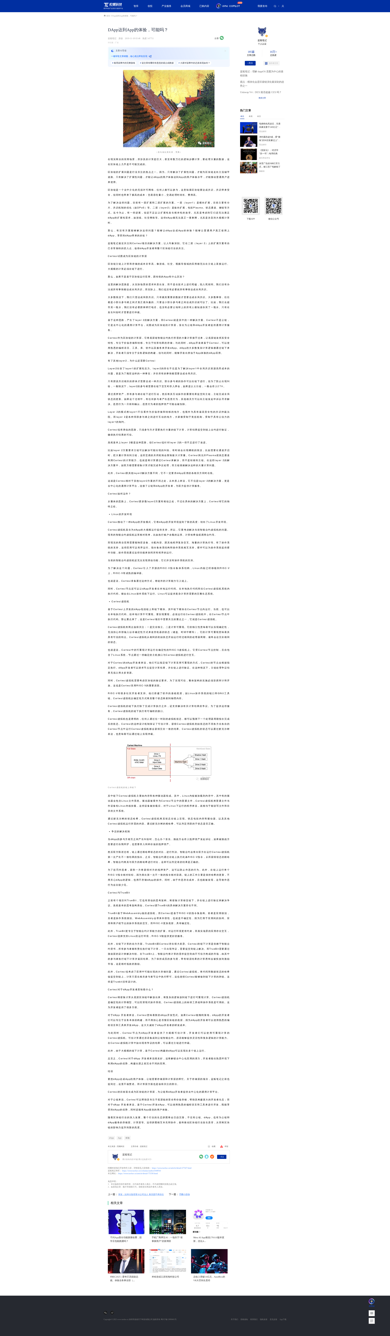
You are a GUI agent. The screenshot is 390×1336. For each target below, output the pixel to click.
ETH (220, 386)
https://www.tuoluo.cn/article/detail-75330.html (138, 1173)
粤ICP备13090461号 (169, 1319)
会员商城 (185, 6)
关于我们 (234, 1319)
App (119, 1138)
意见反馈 (273, 1319)
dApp (111, 1138)
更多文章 (262, 98)
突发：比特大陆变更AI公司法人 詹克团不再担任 (141, 1194)
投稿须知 (244, 1319)
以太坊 (195, 386)
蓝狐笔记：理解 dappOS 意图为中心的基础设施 (261, 73)
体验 (127, 1138)
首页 (108, 16)
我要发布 (262, 6)
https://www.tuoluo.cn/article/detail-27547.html (171, 1168)
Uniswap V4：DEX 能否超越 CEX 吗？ (261, 92)
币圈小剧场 (184, 1194)
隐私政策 (263, 1319)
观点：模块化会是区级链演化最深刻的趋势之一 (262, 84)
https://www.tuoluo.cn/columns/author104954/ (141, 1171)
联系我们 (254, 1319)
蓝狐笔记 (112, 38)
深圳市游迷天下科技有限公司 (141, 1319)
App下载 (283, 1319)
